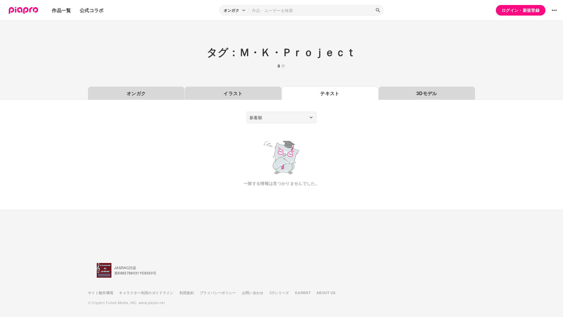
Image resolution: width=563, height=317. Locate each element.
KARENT (303, 292)
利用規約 (186, 292)
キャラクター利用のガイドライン (146, 292)
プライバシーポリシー (218, 292)
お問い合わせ (253, 292)
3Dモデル (426, 93)
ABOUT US (326, 292)
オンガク (136, 93)
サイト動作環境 (100, 292)
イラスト (233, 93)
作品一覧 (61, 10)
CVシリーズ (279, 292)
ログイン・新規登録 (521, 10)
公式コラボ (92, 10)
